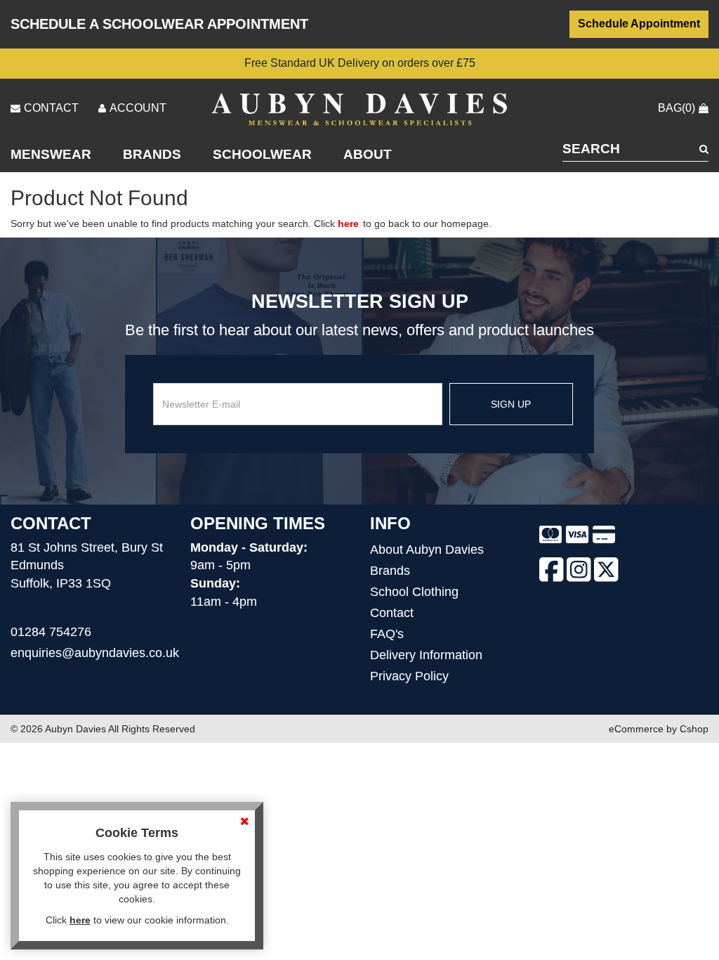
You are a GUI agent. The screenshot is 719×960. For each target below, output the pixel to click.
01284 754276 (51, 632)
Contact (392, 613)
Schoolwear (262, 154)
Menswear (51, 154)
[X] (606, 572)
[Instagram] (579, 572)
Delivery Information (426, 655)
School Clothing (414, 592)
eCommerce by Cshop (658, 728)
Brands (152, 154)
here (348, 223)
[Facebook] (551, 572)
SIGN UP (511, 404)
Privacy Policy (409, 676)
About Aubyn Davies (427, 550)
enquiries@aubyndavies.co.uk (95, 653)
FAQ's (387, 634)
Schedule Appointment (639, 24)
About (367, 154)
